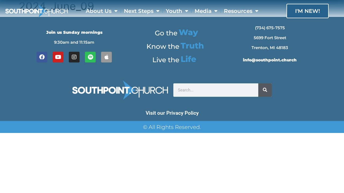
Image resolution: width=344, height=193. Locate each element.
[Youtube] (58, 57)
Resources (238, 11)
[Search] (265, 90)
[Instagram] (74, 57)
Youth (174, 11)
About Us (99, 11)
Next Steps (138, 11)
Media (203, 11)
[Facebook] (42, 57)
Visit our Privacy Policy (172, 113)
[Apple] (106, 57)
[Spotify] (90, 57)
